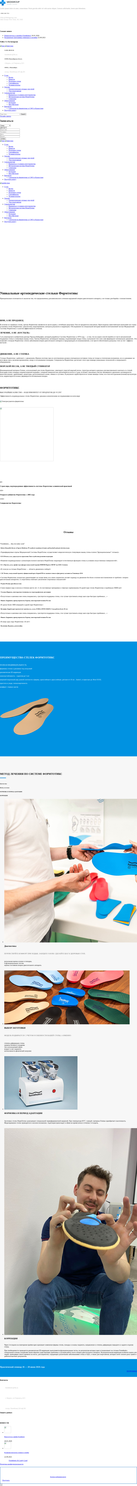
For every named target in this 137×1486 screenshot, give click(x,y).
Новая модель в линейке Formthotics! (17, 36)
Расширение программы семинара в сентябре (20, 37)
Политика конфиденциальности (11, 1464)
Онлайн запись (5, 116)
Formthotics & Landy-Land (18, 1460)
